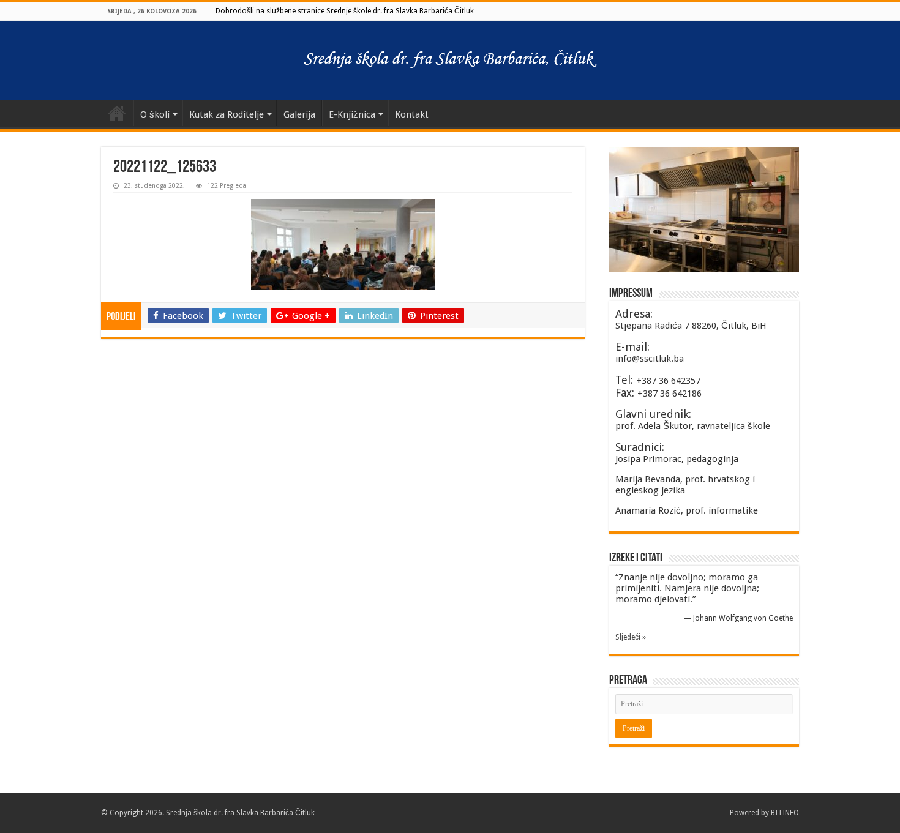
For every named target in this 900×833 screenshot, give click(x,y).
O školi (155, 114)
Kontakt (412, 114)
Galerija (299, 114)
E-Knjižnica (352, 114)
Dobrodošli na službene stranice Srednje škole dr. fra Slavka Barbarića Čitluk (345, 11)
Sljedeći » (630, 637)
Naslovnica (117, 113)
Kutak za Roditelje (226, 114)
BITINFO (785, 813)
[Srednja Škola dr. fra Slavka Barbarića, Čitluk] (450, 60)
